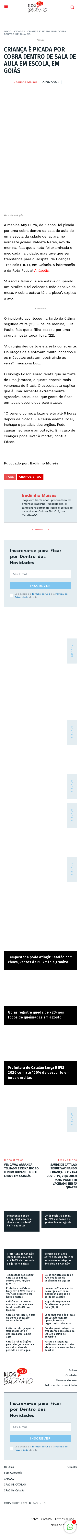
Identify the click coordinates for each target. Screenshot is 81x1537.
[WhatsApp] (64, 92)
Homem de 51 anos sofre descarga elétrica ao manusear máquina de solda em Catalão (59, 1292)
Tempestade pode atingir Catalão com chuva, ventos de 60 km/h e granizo (20, 1279)
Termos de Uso (41, 594)
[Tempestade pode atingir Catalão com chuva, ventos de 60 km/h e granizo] (40, 935)
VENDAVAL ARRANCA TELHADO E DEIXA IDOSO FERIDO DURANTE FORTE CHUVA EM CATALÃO (21, 1170)
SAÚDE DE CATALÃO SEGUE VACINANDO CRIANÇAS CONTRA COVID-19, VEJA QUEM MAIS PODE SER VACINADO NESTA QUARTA (62, 1176)
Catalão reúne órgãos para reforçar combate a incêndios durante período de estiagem (20, 1346)
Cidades (19, 31)
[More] (73, 92)
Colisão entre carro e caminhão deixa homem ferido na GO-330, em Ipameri (19, 1305)
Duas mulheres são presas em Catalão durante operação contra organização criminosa (60, 1319)
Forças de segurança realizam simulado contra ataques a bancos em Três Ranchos (60, 1346)
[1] (70, 1529)
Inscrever (40, 585)
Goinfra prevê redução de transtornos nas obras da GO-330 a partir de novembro (60, 1332)
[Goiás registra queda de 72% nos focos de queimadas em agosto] (40, 990)
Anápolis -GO (30, 477)
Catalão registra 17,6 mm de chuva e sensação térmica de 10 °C (20, 1317)
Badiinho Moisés (26, 82)
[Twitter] (46, 92)
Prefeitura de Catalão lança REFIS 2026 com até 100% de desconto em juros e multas (38, 1072)
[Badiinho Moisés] (8, 82)
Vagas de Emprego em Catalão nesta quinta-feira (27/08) (57, 1304)
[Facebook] (36, 92)
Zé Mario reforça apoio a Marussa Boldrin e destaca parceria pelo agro (20, 1332)
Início (8, 31)
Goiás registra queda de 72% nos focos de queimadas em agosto (58, 1219)
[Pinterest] (55, 92)
